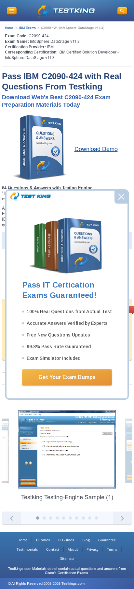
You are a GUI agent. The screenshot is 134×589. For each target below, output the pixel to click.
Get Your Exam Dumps (67, 377)
